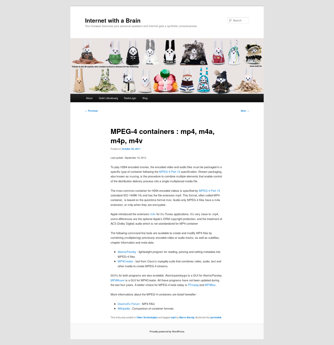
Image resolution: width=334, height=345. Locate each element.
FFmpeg (193, 285)
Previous (91, 110)
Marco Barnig (186, 317)
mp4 (173, 317)
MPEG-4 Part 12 (169, 172)
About (89, 98)
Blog (144, 98)
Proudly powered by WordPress (167, 331)
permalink (216, 317)
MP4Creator (125, 261)
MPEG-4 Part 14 (209, 190)
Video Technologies (147, 317)
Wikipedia (124, 308)
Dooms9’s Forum (129, 304)
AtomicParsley (127, 252)
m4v (153, 214)
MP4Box (210, 285)
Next (245, 110)
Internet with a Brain (113, 20)
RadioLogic (130, 98)
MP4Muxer (118, 280)
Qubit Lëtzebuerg (108, 98)
